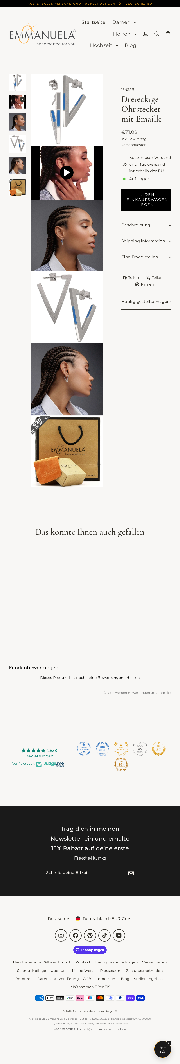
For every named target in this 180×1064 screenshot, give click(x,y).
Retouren (24, 979)
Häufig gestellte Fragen (145, 301)
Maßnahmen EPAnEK (90, 987)
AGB (87, 979)
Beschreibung (135, 225)
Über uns (59, 971)
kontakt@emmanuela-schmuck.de (101, 1029)
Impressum (106, 979)
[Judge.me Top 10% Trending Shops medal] (121, 764)
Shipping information (143, 241)
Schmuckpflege (31, 971)
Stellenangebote (149, 979)
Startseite (93, 22)
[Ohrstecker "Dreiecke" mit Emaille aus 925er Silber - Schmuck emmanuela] (17, 82)
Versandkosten (134, 145)
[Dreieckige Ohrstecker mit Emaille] (17, 102)
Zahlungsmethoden (144, 971)
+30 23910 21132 (64, 1029)
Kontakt (83, 962)
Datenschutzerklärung (58, 979)
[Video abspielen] (67, 172)
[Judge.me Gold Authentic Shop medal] (121, 749)
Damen (122, 22)
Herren (122, 34)
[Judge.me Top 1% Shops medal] (159, 749)
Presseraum (111, 971)
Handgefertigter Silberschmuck (42, 962)
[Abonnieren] (130, 873)
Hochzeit (101, 45)
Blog (130, 45)
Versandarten (154, 962)
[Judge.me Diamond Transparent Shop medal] (84, 749)
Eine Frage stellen (139, 257)
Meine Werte (84, 971)
